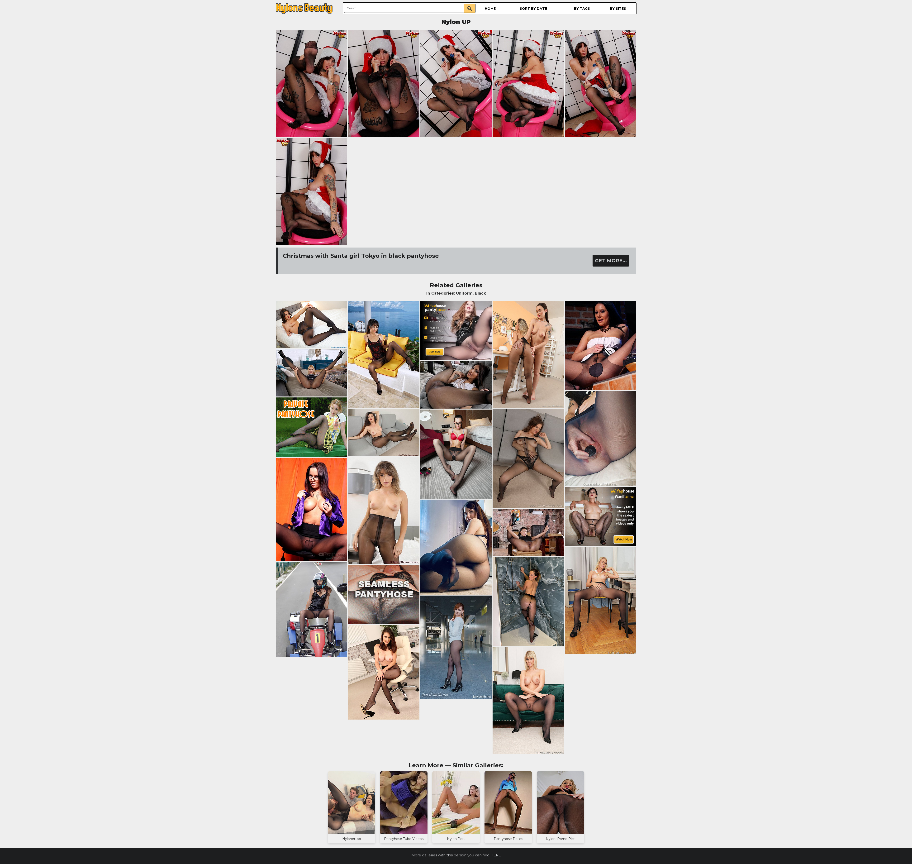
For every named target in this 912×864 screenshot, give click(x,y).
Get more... (611, 260)
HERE (495, 855)
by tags (582, 8)
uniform (464, 293)
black (480, 293)
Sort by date (533, 8)
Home (490, 8)
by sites (618, 8)
